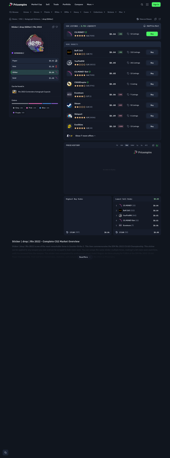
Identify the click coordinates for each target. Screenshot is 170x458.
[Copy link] (155, 19)
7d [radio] (117, 145)
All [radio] (146, 145)
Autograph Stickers (32, 19)
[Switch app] (147, 4)
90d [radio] (126, 145)
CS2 (20, 19)
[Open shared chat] (5, 453)
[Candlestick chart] (153, 145)
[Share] (159, 19)
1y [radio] (137, 145)
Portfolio (67, 4)
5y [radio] (141, 145)
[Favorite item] (56, 26)
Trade (56, 4)
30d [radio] (121, 145)
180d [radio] (132, 145)
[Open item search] (142, 4)
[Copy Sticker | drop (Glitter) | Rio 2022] (53, 26)
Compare (79, 4)
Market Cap (36, 4)
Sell (48, 4)
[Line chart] (157, 145)
